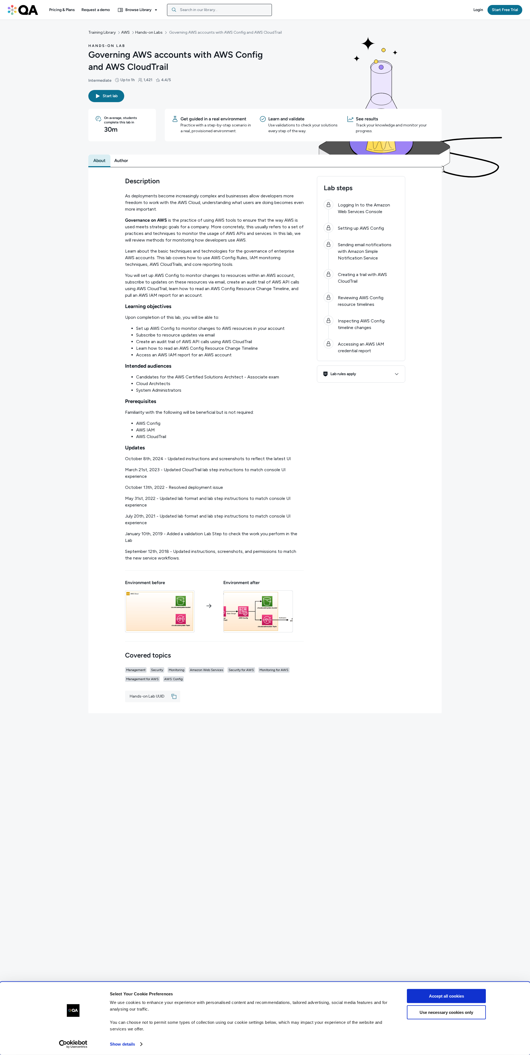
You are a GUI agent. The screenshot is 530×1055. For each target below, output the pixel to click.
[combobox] (219, 10)
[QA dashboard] (23, 10)
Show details (122, 1044)
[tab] (99, 160)
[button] (62, 10)
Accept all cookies (446, 996)
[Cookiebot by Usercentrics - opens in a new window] (73, 1044)
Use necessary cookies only (446, 1012)
